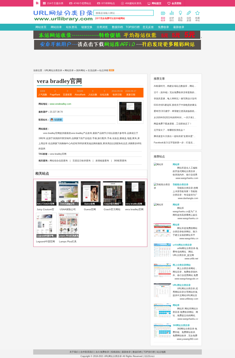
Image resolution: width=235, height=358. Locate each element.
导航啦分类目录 (180, 184)
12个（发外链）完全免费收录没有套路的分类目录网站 (181, 92)
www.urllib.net (191, 258)
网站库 (176, 164)
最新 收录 (163, 19)
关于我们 (74, 352)
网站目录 (56, 27)
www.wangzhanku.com (187, 178)
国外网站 (80, 70)
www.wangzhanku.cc (188, 319)
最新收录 (178, 27)
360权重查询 (120, 160)
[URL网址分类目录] (63, 21)
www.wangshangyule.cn (186, 278)
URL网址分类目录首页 (36, 3)
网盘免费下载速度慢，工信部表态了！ (173, 123)
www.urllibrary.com (189, 299)
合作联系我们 (87, 352)
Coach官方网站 (112, 209)
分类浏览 (102, 27)
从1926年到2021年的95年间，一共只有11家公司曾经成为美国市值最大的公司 (192, 117)
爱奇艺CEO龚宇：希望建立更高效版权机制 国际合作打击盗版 (184, 111)
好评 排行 (171, 19)
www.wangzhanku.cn (188, 218)
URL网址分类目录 (53, 70)
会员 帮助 (180, 19)
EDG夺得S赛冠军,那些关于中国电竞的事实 (175, 105)
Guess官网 (90, 209)
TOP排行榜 (133, 27)
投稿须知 (115, 352)
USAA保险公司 (68, 209)
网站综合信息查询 (59, 160)
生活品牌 (92, 70)
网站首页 (40, 27)
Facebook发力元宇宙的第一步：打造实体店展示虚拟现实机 (183, 142)
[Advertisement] (117, 58)
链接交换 (86, 27)
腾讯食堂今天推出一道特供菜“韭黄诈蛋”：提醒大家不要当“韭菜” (185, 136)
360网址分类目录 (181, 325)
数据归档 (117, 27)
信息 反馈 (189, 19)
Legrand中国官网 (45, 241)
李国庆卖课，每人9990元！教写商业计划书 (175, 98)
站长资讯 (71, 27)
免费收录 (163, 27)
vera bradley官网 (58, 154)
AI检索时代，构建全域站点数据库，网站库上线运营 (179, 86)
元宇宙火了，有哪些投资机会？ (169, 130)
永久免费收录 (102, 352)
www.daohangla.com (188, 198)
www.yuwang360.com (187, 339)
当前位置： (38, 70)
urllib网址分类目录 (182, 245)
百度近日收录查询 (81, 160)
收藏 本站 (197, 19)
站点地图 (161, 352)
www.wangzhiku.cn (188, 238)
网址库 (176, 224)
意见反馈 (148, 27)
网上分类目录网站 (182, 265)
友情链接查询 (102, 160)
